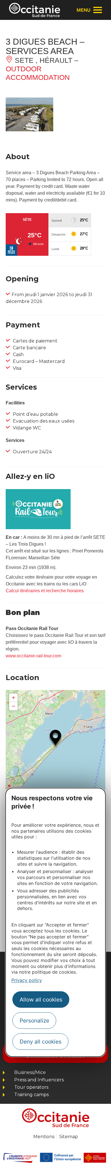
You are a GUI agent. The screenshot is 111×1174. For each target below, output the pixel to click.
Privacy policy (26, 980)
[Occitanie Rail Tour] (38, 527)
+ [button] (13, 697)
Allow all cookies (41, 999)
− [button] (13, 706)
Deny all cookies (40, 1041)
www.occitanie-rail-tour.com (33, 655)
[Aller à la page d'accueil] (34, 10)
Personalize (34, 1020)
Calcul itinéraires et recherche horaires (45, 590)
